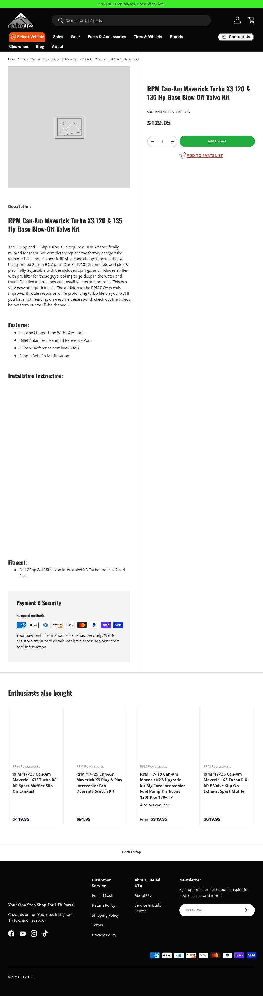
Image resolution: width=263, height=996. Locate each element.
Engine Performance (64, 59)
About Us (143, 895)
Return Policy (103, 905)
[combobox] (131, 20)
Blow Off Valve (92, 59)
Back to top (131, 852)
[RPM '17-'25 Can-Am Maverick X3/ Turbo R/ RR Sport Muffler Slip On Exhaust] (36, 736)
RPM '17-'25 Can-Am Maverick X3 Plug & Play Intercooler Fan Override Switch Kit (99, 782)
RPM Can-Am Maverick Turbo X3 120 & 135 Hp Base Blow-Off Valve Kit (136, 59)
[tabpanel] (69, 397)
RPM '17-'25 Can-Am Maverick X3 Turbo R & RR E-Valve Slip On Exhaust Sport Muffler (226, 782)
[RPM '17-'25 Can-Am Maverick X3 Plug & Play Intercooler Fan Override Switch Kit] (99, 736)
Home (12, 59)
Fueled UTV (25, 977)
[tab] (19, 206)
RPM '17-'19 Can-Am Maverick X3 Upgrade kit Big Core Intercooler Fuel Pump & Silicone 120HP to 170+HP (162, 785)
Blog (40, 46)
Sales (58, 36)
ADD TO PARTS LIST (205, 155)
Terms (97, 924)
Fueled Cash (102, 895)
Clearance (18, 46)
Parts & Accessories (33, 59)
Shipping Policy (105, 915)
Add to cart (217, 141)
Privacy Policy (104, 934)
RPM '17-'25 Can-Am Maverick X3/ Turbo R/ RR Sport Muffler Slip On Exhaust (34, 782)
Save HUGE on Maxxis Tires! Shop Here (131, 4)
